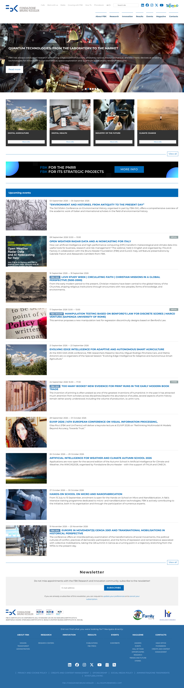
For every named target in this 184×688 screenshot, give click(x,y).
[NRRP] (92, 172)
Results (139, 16)
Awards (137, 643)
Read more (14, 69)
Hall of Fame (138, 649)
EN (108, 5)
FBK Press (92, 646)
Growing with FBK (75, 5)
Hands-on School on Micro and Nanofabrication (86, 494)
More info (26, 142)
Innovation (127, 16)
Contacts (173, 16)
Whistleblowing (93, 676)
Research (114, 16)
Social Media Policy (122, 673)
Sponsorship (100, 673)
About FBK (101, 16)
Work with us (52, 5)
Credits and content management (70, 673)
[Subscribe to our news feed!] (114, 665)
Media (62, 5)
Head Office (161, 643)
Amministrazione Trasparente (153, 673)
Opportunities (138, 652)
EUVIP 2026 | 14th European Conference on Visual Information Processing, (104, 421)
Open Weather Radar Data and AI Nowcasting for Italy (90, 241)
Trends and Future (138, 658)
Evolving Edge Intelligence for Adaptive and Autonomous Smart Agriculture (107, 349)
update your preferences (114, 596)
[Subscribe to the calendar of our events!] (107, 665)
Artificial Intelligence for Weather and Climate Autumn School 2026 (101, 458)
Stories (138, 661)
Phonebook (99, 5)
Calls (43, 5)
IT (110, 5)
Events (149, 16)
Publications (92, 643)
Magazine (161, 16)
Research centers (46, 643)
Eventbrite (115, 643)
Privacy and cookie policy (32, 673)
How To (88, 5)
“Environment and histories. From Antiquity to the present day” (97, 204)
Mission (23, 643)
